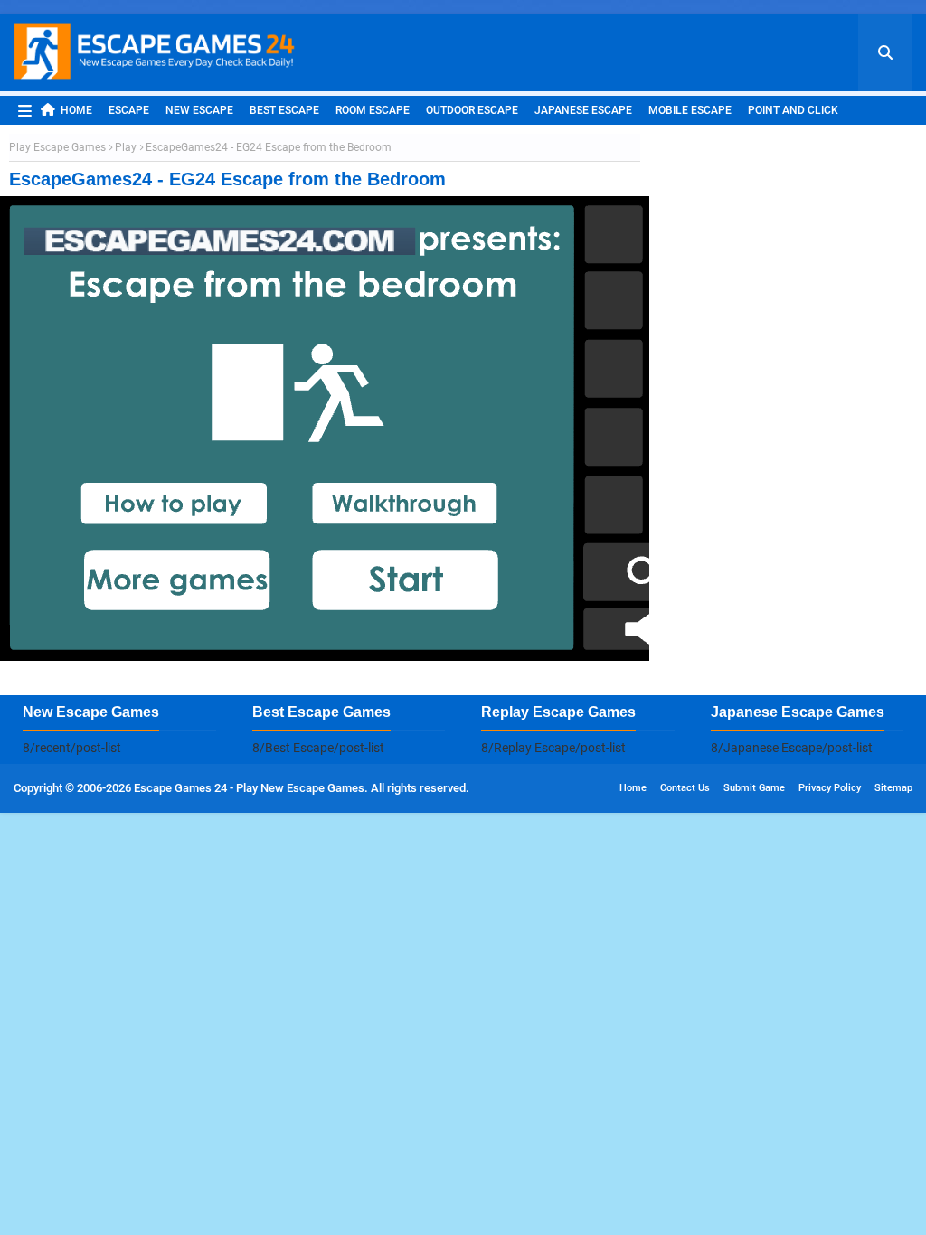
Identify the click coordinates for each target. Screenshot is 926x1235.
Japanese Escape (583, 110)
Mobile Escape (690, 110)
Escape (129, 110)
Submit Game (754, 788)
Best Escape (284, 110)
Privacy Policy (829, 788)
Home (76, 110)
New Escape (199, 110)
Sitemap (893, 788)
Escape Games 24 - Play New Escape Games (249, 788)
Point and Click (793, 110)
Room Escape (372, 110)
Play (126, 147)
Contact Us (685, 788)
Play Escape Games (57, 147)
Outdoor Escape (472, 110)
